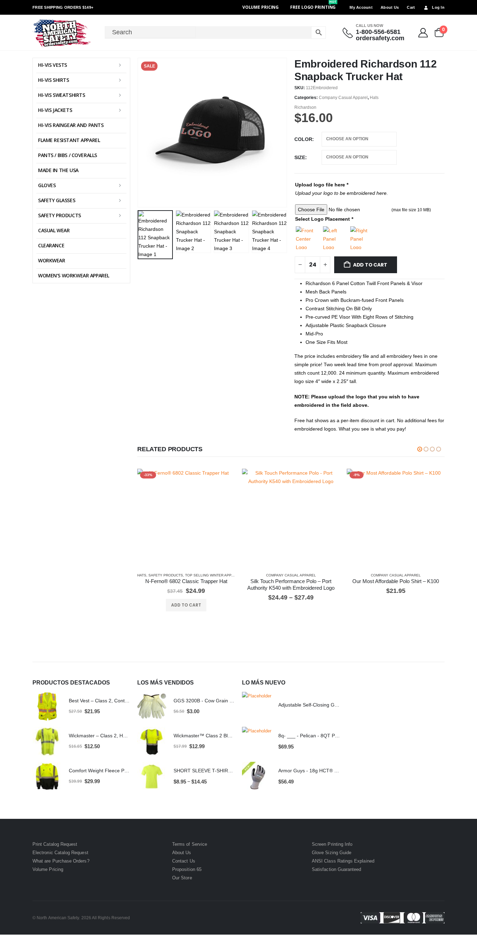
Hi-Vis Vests (52, 65)
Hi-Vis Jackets (55, 110)
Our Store (182, 877)
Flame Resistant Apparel (69, 140)
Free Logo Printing (313, 7)
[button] (139, 132)
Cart (411, 7)
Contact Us (183, 861)
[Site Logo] (62, 33)
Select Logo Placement (324, 219)
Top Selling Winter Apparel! (213, 575)
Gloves (47, 185)
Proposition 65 (186, 869)
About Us (390, 7)
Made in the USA (58, 170)
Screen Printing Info (332, 844)
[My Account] (423, 32)
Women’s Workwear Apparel (73, 275)
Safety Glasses (56, 200)
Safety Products (165, 575)
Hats (374, 97)
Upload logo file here (321, 184)
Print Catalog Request (54, 844)
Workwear (51, 260)
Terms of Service (189, 844)
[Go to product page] (291, 518)
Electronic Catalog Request (60, 852)
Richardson (305, 107)
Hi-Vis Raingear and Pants (71, 125)
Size (299, 157)
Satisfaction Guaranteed (336, 869)
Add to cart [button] (186, 605)
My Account (361, 7)
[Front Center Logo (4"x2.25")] (307, 238)
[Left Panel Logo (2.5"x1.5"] (334, 238)
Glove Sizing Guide (331, 852)
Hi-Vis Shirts (53, 80)
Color (303, 139)
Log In (438, 7)
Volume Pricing (260, 7)
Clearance (51, 245)
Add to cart (370, 264)
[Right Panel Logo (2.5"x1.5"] (362, 238)
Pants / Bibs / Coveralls (67, 155)
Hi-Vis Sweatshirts (61, 95)
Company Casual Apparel (343, 97)
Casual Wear (53, 230)
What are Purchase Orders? (60, 861)
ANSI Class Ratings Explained (343, 861)
